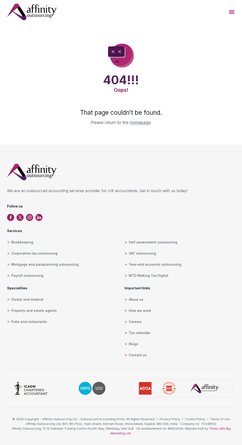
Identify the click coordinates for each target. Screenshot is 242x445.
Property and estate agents (34, 310)
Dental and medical (27, 299)
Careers (135, 322)
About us (136, 299)
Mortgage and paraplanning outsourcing (45, 264)
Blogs (133, 344)
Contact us (138, 355)
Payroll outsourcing (27, 275)
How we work (140, 310)
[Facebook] (10, 217)
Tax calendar (139, 333)
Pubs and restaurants (29, 322)
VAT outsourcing (142, 253)
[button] (231, 11)
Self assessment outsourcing (153, 242)
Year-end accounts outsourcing (155, 264)
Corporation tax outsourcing (34, 253)
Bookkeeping (22, 242)
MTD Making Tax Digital (148, 275)
